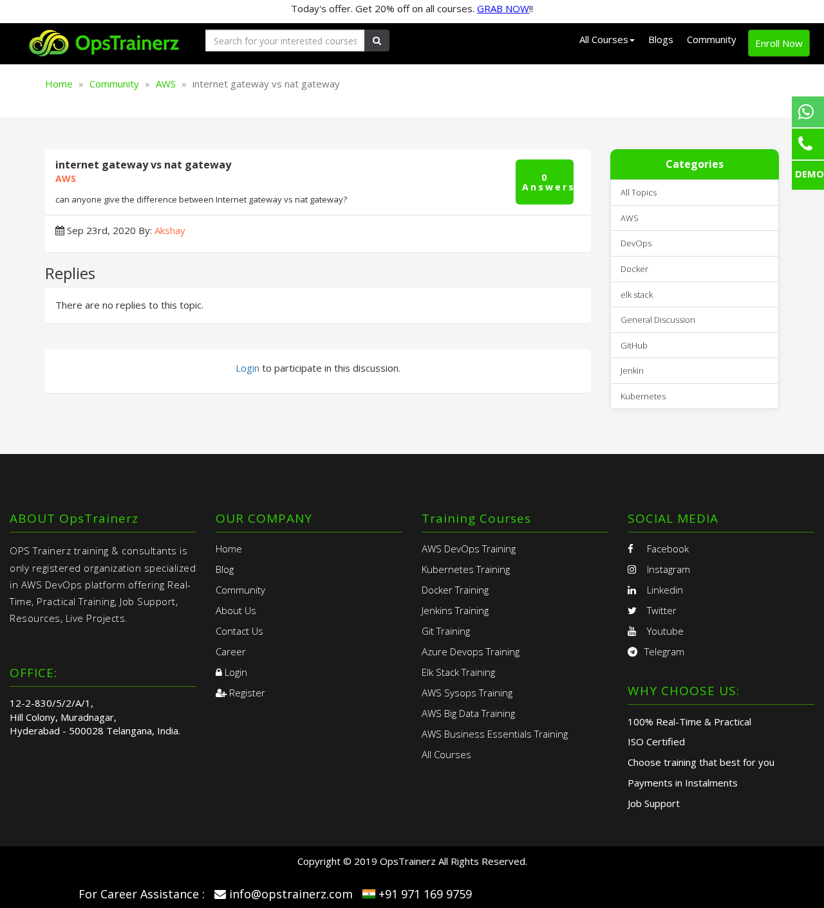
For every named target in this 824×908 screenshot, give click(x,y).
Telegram (664, 651)
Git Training (446, 630)
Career (231, 651)
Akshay (169, 230)
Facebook (666, 548)
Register (246, 692)
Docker (634, 269)
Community (711, 39)
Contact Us (239, 630)
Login (247, 367)
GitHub (634, 345)
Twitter (660, 610)
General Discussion (658, 319)
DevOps (636, 243)
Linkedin (663, 589)
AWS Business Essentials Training (495, 733)
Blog (225, 569)
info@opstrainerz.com (291, 894)
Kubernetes (643, 396)
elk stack (637, 294)
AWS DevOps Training (469, 548)
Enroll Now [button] (779, 43)
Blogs (660, 39)
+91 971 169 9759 (425, 894)
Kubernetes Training (466, 569)
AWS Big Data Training (468, 713)
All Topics (639, 192)
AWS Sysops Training (467, 692)
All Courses (446, 754)
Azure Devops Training (471, 651)
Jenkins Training (455, 610)
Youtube (664, 630)
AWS (166, 83)
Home (59, 83)
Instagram (667, 569)
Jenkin (632, 370)
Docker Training (455, 589)
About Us (236, 610)
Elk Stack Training (458, 672)
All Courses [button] (603, 39)
